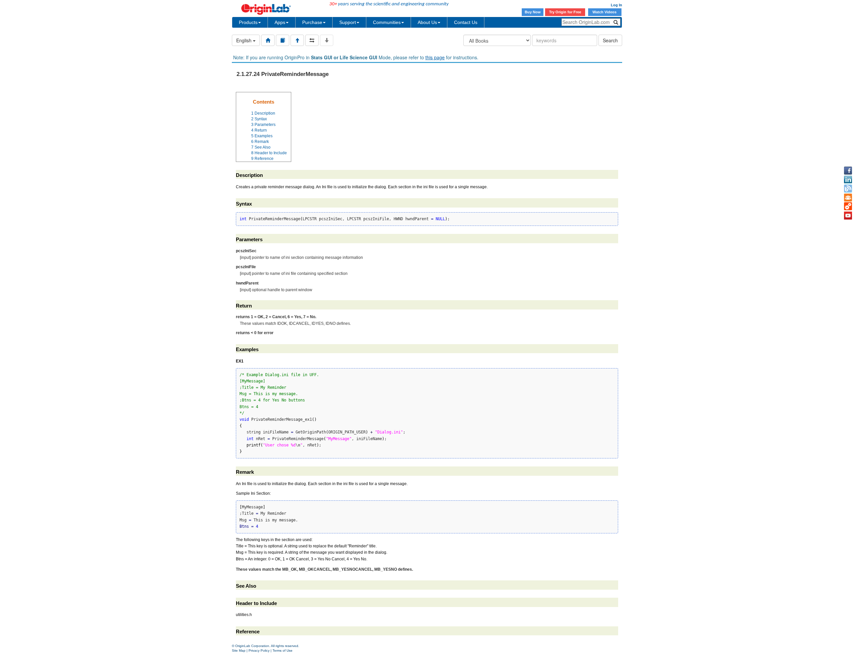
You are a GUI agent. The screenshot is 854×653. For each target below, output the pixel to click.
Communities (387, 22)
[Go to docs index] (268, 40)
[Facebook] (848, 170)
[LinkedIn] (848, 179)
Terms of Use (283, 650)
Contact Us (465, 22)
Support (347, 22)
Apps (280, 22)
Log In (616, 5)
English (244, 40)
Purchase (312, 22)
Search (610, 40)
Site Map (239, 650)
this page (435, 57)
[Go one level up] (297, 40)
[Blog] (848, 188)
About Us (427, 22)
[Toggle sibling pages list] (312, 40)
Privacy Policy (259, 650)
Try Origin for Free (565, 12)
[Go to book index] (282, 40)
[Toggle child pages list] (326, 40)
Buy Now (533, 12)
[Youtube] (848, 215)
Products (248, 22)
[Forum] (848, 197)
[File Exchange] (848, 206)
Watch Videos (604, 12)
